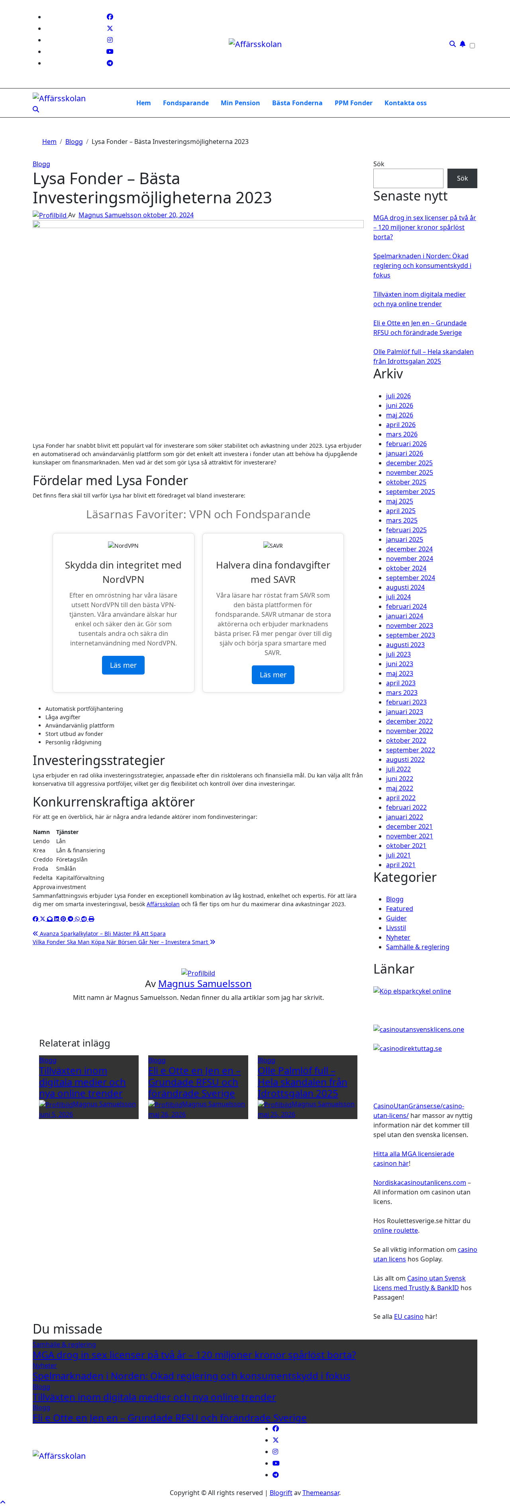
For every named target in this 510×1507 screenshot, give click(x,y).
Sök (378, 163)
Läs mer (123, 665)
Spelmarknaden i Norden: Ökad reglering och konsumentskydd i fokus (422, 265)
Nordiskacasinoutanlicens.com (419, 1182)
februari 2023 (406, 702)
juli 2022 (398, 769)
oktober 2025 (406, 482)
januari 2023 (404, 711)
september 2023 (410, 635)
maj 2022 (399, 788)
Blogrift (281, 1492)
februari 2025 (406, 529)
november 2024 (409, 558)
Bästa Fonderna (297, 102)
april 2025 (401, 510)
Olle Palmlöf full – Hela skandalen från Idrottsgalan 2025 (302, 1082)
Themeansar (320, 1492)
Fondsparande (186, 102)
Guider (396, 918)
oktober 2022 (406, 740)
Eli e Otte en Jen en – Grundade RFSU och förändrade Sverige (194, 1082)
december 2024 (409, 549)
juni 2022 (399, 778)
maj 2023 (399, 673)
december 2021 (409, 826)
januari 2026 (404, 453)
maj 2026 (399, 415)
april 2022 (401, 797)
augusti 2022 (405, 759)
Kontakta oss (405, 102)
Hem (143, 102)
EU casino (409, 1316)
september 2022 (410, 750)
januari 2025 (404, 539)
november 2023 (409, 625)
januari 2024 (404, 616)
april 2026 (401, 424)
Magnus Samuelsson (110, 215)
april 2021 (401, 864)
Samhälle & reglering (417, 946)
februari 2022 (406, 807)
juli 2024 (398, 596)
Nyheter (398, 937)
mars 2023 (402, 692)
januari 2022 (404, 817)
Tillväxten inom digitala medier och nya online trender (82, 1082)
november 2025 (409, 472)
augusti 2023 (405, 644)
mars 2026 (402, 434)
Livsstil (396, 927)
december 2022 (409, 721)
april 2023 (401, 683)
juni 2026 (399, 405)
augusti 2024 (405, 587)
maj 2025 (399, 501)
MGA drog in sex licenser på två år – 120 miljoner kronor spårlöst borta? (424, 227)
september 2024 (410, 577)
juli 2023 (398, 654)
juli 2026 (398, 396)
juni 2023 (399, 663)
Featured (399, 908)
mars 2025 (402, 520)
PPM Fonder (354, 102)
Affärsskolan (163, 904)
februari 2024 (406, 606)
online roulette (395, 1230)
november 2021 (409, 836)
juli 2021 (398, 855)
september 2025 (410, 491)
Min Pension (240, 102)
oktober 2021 (406, 845)
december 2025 (409, 462)
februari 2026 (406, 443)
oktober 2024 (406, 568)
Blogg (41, 163)
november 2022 (409, 730)
